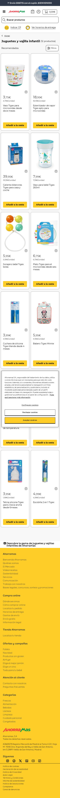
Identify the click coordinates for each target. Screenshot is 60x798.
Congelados (9, 721)
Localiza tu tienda (12, 635)
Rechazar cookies (30, 412)
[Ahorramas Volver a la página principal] (19, 12)
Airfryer (7, 659)
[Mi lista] (26, 92)
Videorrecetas (10, 570)
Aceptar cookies (30, 420)
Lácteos (7, 711)
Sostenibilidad (10, 573)
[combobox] (30, 20)
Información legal (12, 622)
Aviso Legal (8, 775)
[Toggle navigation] (4, 11)
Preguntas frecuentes (14, 686)
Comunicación (10, 580)
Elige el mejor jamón (13, 663)
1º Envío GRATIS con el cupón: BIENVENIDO (30, 3)
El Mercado (9, 566)
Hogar (7, 36)
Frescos (7, 700)
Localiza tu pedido (12, 608)
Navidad (7, 652)
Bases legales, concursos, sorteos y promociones (28, 587)
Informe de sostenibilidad (13, 781)
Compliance (8, 787)
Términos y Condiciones (13, 778)
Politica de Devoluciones (13, 784)
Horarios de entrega (13, 611)
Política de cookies (11, 766)
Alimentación (9, 704)
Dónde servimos (11, 601)
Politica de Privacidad (12, 772)
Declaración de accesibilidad (15, 769)
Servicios (7, 577)
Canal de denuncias (11, 789)
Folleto (6, 649)
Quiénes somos (11, 563)
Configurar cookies (30, 405)
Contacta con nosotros (14, 683)
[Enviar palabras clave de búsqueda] (3, 20)
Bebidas (7, 707)
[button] (38, 11)
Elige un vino (9, 666)
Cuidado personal (12, 718)
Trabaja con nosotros (14, 584)
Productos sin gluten (13, 656)
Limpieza (7, 714)
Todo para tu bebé (12, 670)
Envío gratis (9, 618)
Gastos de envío (11, 615)
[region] (29, 399)
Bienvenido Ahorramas (15, 559)
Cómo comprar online (14, 605)
